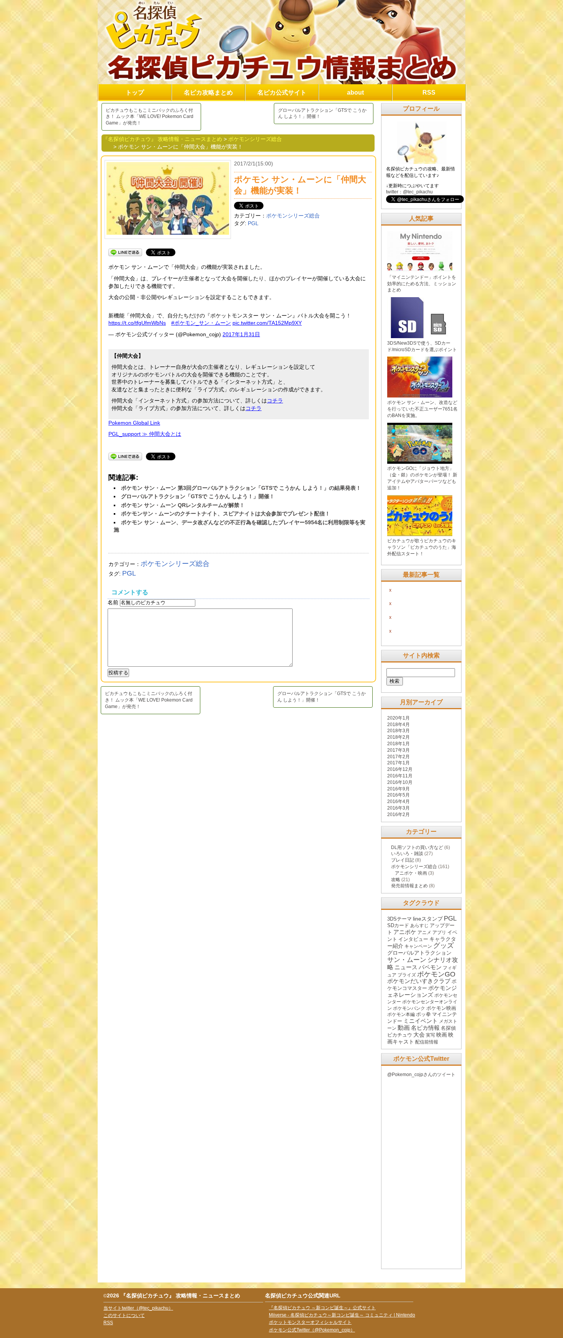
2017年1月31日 (241, 334)
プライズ (407, 975)
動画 (404, 1027)
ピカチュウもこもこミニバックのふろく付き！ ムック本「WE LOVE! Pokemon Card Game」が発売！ (149, 117)
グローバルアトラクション (419, 953)
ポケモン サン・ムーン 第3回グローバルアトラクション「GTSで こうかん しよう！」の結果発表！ (241, 488)
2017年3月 (398, 750)
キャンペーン (418, 946)
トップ (135, 92)
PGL (253, 223)
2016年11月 (399, 776)
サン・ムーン (406, 959)
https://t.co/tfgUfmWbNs (137, 323)
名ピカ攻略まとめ (208, 92)
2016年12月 (399, 769)
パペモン (430, 967)
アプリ (439, 932)
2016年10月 (399, 782)
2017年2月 (398, 756)
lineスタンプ (428, 919)
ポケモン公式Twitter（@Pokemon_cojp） (312, 1330)
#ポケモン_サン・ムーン (201, 323)
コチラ (275, 400)
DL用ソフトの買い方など (417, 847)
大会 (419, 1034)
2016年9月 (398, 789)
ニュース (405, 967)
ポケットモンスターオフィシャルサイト (310, 1322)
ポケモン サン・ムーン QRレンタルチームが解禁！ (183, 505)
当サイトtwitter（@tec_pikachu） (138, 1308)
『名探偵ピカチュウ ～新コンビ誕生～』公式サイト (322, 1307)
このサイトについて (124, 1315)
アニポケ (404, 932)
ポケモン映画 (441, 1008)
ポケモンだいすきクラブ (418, 981)
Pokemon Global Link (134, 423)
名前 (114, 602)
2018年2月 (398, 737)
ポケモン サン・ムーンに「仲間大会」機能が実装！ (300, 185)
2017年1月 (398, 763)
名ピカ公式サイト (281, 92)
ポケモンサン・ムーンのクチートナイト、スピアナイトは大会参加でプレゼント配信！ (225, 513)
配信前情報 (426, 1042)
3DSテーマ (399, 919)
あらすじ (419, 925)
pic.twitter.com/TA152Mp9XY (267, 323)
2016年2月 (398, 814)
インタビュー (413, 939)
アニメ (424, 932)
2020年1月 (398, 718)
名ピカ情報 (425, 1027)
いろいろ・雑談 (407, 853)
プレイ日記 (402, 860)
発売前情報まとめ (409, 885)
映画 (441, 1035)
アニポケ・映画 (411, 873)
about (355, 92)
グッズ (443, 945)
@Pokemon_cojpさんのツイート (421, 1074)
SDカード (398, 925)
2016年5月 (398, 795)
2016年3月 (398, 808)
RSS (428, 92)
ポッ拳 (423, 1014)
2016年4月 (398, 801)
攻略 (395, 879)
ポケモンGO (436, 974)
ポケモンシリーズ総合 (293, 216)
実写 (430, 1035)
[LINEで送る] (125, 252)
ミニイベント (420, 1021)
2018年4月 (398, 724)
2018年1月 (398, 743)
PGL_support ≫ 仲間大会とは (144, 434)
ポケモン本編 (401, 1014)
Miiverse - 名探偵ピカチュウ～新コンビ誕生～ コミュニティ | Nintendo (342, 1315)
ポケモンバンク (409, 1008)
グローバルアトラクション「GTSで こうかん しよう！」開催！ (322, 113)
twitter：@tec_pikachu (409, 192)
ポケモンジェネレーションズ (422, 991)
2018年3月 (398, 730)
